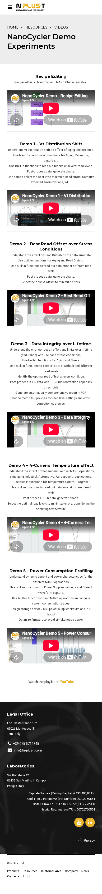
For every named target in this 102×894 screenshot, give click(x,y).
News (85, 871)
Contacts (13, 876)
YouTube (67, 682)
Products (13, 871)
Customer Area (51, 871)
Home (13, 27)
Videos (61, 27)
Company (71, 871)
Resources (36, 27)
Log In (27, 876)
